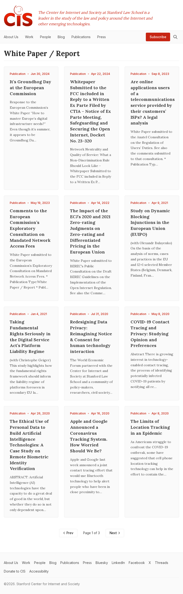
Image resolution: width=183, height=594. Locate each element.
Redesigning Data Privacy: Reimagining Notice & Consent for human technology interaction (91, 336)
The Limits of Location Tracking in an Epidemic (150, 427)
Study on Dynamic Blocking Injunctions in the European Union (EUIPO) (150, 222)
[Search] (175, 37)
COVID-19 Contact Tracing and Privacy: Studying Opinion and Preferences (150, 333)
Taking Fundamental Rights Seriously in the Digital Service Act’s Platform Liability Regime (30, 336)
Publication (17, 74)
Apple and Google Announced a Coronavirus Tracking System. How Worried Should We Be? (88, 436)
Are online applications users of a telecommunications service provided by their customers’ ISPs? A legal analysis (153, 102)
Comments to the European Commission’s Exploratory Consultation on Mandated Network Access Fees (30, 228)
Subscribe (158, 37)
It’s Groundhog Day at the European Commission (30, 87)
